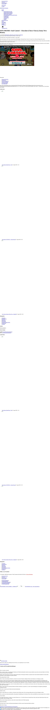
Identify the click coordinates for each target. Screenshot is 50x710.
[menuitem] (26, 5)
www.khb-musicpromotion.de (6, 332)
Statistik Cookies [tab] (2, 690)
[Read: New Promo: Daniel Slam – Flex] (3, 91)
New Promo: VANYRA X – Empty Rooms (8, 239)
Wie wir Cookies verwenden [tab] (4, 670)
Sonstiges (3, 324)
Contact (3, 6)
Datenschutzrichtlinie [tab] (3, 701)
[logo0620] (4, 8)
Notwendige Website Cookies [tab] (4, 677)
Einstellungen (6, 664)
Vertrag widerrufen (29, 574)
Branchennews (7, 34)
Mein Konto (4, 5)
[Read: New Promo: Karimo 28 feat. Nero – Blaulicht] (3, 240)
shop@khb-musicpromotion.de (7, 331)
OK (0, 664)
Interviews (3, 319)
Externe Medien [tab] (2, 695)
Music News (12, 34)
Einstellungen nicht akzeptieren (13, 706)
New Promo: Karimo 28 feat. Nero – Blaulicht (9, 314)
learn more (2, 664)
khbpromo (21, 34)
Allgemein (3, 563)
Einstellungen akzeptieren (4, 706)
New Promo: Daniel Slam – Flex (7, 164)
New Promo (16, 34)
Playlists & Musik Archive (6, 322)
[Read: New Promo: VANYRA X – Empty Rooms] (3, 411)
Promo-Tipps (4, 323)
